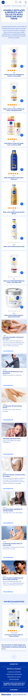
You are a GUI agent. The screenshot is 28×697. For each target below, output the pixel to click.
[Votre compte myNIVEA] (20, 2)
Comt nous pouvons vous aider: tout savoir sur (14, 684)
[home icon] (2, 6)
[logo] (3, 2)
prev (2, 622)
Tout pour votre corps (16, 6)
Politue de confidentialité (14, 674)
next (26, 622)
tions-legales (14, 679)
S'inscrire (13, 690)
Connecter (13, 664)
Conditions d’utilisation (14, 671)
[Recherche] (16, 2)
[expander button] (14, 657)
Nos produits (7, 6)
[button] (21, 66)
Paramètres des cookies (14, 676)
